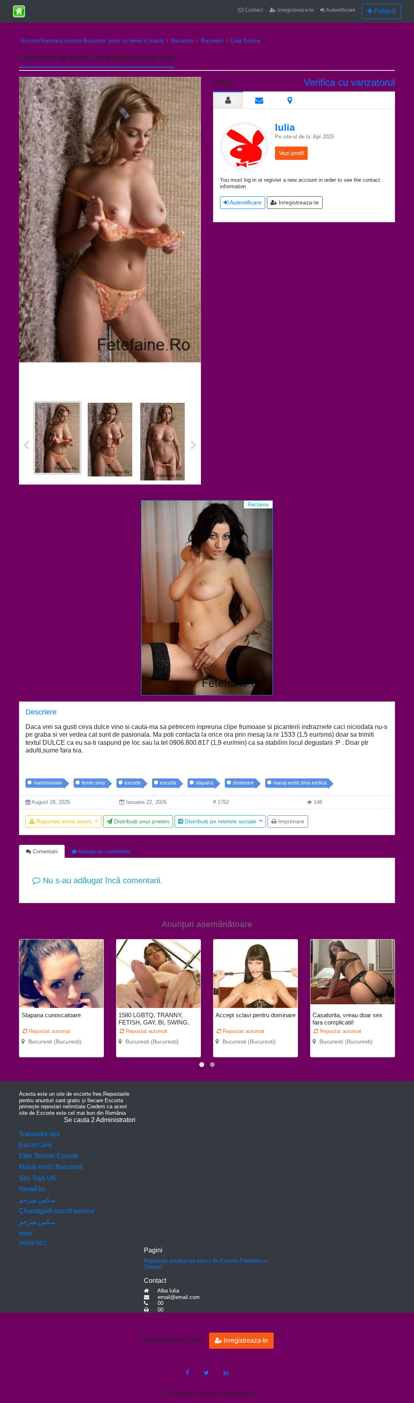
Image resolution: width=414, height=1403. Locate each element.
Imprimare (290, 821)
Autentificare (340, 10)
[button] (201, 1064)
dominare (243, 783)
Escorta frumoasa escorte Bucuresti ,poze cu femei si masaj (92, 41)
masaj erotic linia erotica (300, 783)
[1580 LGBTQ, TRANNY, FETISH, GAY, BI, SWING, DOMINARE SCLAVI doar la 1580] (158, 997)
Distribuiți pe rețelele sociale (220, 821)
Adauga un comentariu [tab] (104, 851)
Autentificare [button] (245, 202)
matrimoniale (48, 783)
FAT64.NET (32, 1243)
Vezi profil (291, 153)
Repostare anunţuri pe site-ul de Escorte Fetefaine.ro (206, 1261)
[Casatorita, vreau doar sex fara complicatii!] (352, 972)
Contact (253, 10)
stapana (204, 783)
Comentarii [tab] (44, 851)
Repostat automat (48, 1031)
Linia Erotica (245, 41)
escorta (168, 783)
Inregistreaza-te (295, 10)
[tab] (228, 99)
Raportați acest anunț (64, 821)
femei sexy (93, 783)
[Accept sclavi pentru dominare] (255, 996)
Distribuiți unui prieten (140, 821)
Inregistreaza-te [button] (298, 202)
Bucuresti (182, 41)
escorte (133, 783)
